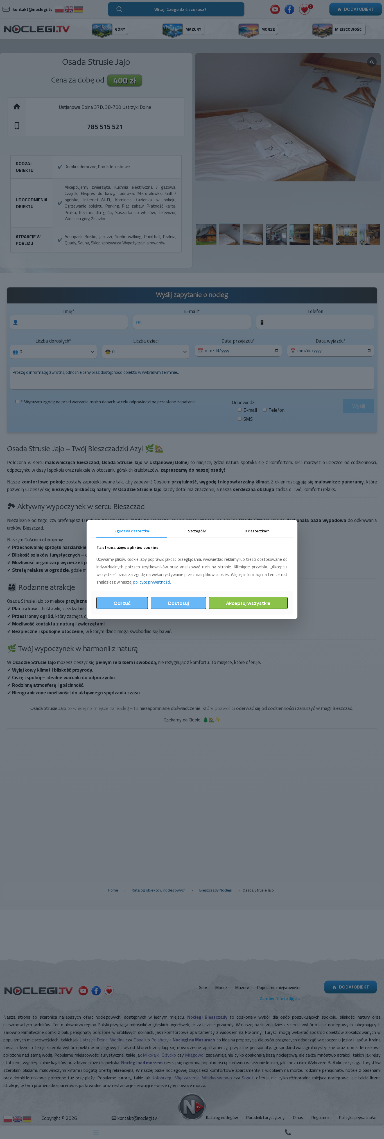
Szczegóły (197, 531)
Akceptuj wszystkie (248, 603)
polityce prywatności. (152, 582)
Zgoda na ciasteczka (131, 531)
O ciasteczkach (257, 531)
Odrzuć (122, 603)
